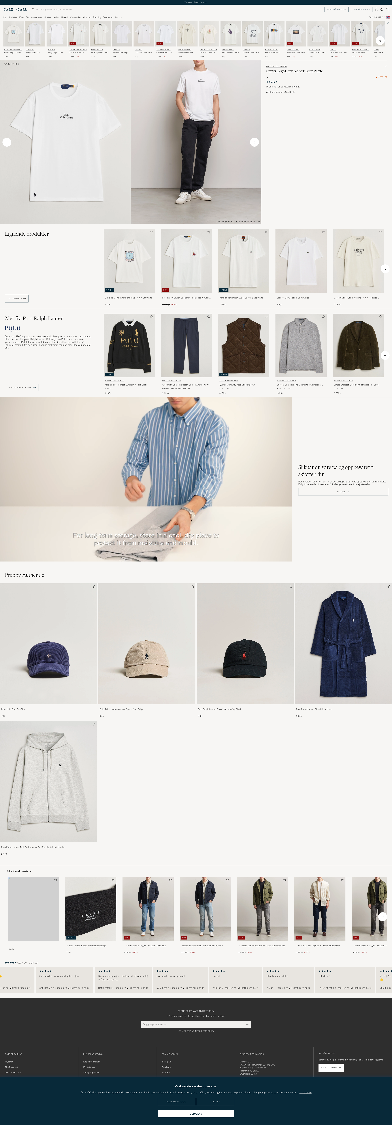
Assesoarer (36, 17)
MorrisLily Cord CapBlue (13, 709)
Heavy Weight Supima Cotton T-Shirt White (55, 53)
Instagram (167, 1061)
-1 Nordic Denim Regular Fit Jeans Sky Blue (202, 945)
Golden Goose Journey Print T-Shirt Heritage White (355, 297)
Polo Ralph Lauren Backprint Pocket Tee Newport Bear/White (186, 297)
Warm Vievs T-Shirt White (296, 53)
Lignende (27, 234)
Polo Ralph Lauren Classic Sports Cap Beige (121, 709)
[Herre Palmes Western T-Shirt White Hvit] (252, 33)
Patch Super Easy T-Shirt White (100, 53)
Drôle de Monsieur (13, 49)
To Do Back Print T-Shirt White (338, 53)
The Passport (11, 1067)
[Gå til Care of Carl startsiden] (15, 9)
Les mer (341, 492)
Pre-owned (108, 17)
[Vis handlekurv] (387, 9)
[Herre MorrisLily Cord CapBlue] (48, 643)
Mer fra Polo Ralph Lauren (34, 318)
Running (97, 17)
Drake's (116, 49)
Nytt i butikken (10, 17)
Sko (27, 17)
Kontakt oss (89, 1067)
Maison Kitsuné (163, 49)
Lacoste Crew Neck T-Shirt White (293, 297)
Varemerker (75, 17)
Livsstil (64, 17)
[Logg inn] (376, 9)
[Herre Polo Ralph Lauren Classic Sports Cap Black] (245, 643)
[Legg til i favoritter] (150, 232)
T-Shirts (15, 64)
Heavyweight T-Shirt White (33, 53)
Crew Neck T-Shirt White (143, 53)
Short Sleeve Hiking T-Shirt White (121, 53)
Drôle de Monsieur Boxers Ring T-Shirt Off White (128, 297)
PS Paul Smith (228, 49)
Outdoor (87, 17)
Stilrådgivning (362, 9)
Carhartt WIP (293, 49)
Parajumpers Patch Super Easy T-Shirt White (241, 297)
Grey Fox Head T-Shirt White (164, 53)
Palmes (246, 49)
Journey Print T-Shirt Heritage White (185, 53)
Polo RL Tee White (358, 53)
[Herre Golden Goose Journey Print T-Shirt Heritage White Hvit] (187, 33)
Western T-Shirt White (251, 53)
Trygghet (9, 1061)
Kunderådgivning (336, 9)
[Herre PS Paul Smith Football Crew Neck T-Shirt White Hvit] (274, 33)
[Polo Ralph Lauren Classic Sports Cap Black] (245, 706)
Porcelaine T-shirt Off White (207, 53)
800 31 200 (253, 1070)
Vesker (56, 17)
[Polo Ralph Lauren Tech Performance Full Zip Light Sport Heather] (48, 844)
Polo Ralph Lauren (78, 49)
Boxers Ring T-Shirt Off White (12, 53)
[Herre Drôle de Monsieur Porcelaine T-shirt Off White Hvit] (209, 33)
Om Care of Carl (13, 1072)
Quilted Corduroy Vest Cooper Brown (237, 384)
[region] (196, 980)
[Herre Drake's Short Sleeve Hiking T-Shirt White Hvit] (122, 33)
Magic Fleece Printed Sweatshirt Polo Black (126, 384)
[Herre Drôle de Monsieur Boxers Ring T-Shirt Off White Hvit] (13, 33)
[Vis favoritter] (381, 9)
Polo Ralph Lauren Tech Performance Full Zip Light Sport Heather (33, 847)
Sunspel (51, 49)
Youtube (166, 1072)
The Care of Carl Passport (196, 2)
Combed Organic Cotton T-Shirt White (317, 53)
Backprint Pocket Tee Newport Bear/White (77, 53)
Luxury (118, 17)
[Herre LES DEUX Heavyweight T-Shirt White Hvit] (35, 33)
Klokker (47, 17)
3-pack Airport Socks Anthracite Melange (86, 945)
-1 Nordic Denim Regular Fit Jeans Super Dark (318, 945)
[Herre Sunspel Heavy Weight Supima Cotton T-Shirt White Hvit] (57, 33)
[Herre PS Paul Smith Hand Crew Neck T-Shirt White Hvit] (231, 33)
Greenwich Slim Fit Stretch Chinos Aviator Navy (185, 384)
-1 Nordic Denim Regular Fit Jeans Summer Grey (261, 945)
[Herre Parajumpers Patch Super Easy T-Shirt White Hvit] (100, 33)
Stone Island (314, 49)
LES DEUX (30, 49)
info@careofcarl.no (257, 1067)
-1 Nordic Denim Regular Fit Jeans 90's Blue (145, 945)
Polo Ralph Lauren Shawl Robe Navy (314, 709)
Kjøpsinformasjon (91, 1061)
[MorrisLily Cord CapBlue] (48, 706)
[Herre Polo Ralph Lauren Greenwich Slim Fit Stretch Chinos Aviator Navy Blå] (186, 345)
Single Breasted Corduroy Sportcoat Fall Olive (356, 384)
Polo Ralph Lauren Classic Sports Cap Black (219, 709)
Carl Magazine (377, 17)
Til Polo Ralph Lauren (20, 388)
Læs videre (306, 1092)
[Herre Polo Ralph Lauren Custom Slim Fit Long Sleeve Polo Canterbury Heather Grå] (301, 345)
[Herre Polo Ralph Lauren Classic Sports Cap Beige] (146, 643)
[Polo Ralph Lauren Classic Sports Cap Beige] (146, 706)
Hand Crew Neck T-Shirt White (230, 53)
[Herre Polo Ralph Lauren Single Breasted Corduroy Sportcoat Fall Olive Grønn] (358, 345)
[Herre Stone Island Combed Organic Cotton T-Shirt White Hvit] (317, 33)
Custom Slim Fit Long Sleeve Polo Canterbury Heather (299, 384)
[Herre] (33, 909)
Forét (333, 49)
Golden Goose (184, 49)
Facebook (166, 1067)
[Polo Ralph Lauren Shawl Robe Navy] (343, 706)
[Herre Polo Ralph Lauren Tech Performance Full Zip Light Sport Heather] (48, 781)
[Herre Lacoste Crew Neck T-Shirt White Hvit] (144, 33)
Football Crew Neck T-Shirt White (273, 53)
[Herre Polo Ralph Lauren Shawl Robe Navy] (343, 643)
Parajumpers (97, 49)
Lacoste (138, 49)
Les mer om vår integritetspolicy (196, 1031)
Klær (21, 17)
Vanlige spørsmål (91, 1072)
